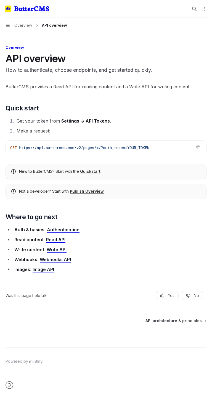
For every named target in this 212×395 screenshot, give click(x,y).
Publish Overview (87, 191)
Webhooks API (55, 259)
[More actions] (205, 9)
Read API (55, 239)
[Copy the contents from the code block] (198, 147)
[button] (11, 385)
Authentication (63, 229)
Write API (57, 249)
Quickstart (90, 171)
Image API (43, 269)
